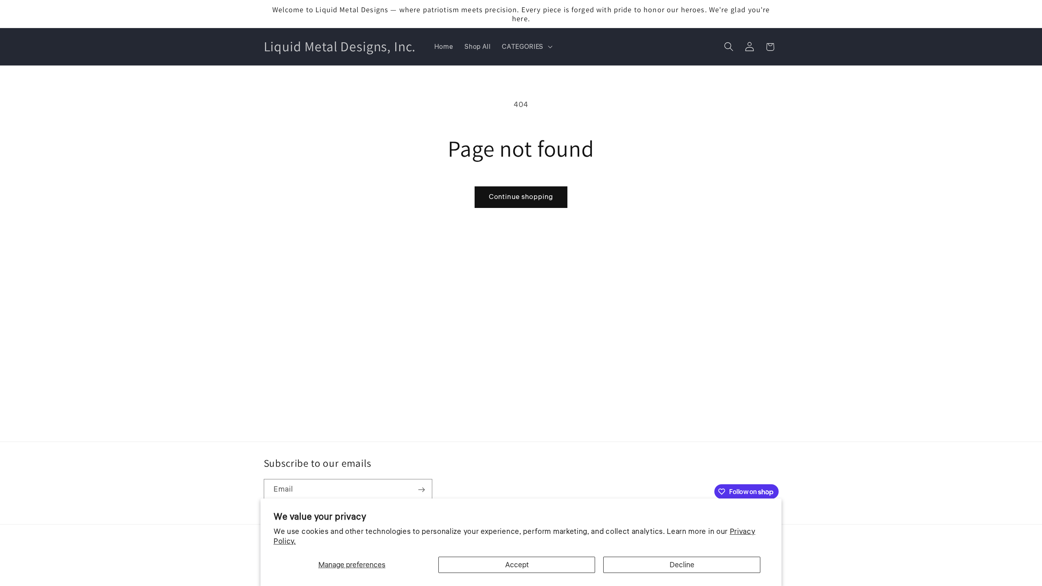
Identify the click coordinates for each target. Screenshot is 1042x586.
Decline (682, 565)
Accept (517, 565)
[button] (526, 47)
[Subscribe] (421, 490)
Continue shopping (521, 197)
